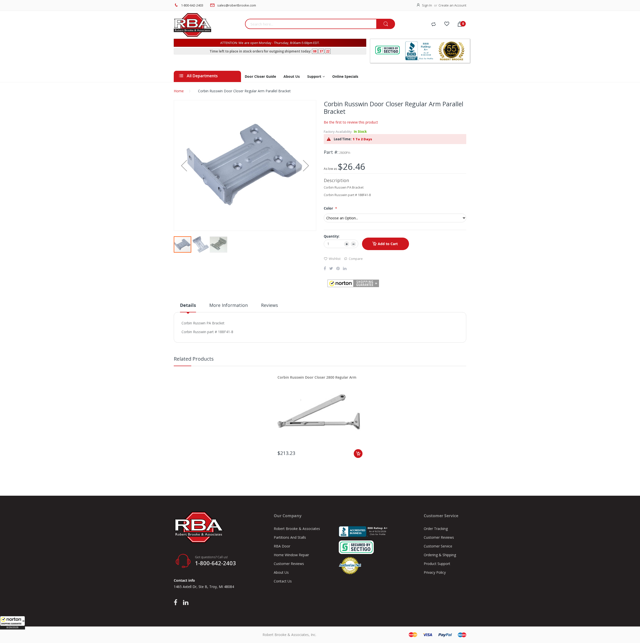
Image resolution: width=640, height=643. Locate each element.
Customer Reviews (289, 563)
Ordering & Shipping (440, 554)
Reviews (269, 305)
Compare (356, 258)
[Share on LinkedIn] (344, 269)
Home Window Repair (291, 554)
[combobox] (311, 24)
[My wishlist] (446, 25)
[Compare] (433, 25)
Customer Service (438, 546)
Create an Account (452, 5)
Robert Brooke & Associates (297, 528)
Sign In (427, 5)
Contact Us (283, 581)
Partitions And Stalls (290, 537)
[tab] (188, 307)
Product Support (437, 563)
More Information (228, 305)
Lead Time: (343, 139)
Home (179, 91)
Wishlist (334, 258)
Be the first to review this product (351, 122)
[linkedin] (185, 602)
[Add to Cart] (358, 453)
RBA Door (282, 546)
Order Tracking (436, 528)
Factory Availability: (338, 131)
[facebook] (177, 602)
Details (188, 305)
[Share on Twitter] (331, 269)
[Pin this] (338, 269)
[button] (12, 622)
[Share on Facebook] (325, 269)
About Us (281, 572)
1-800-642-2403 (192, 5)
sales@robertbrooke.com (236, 5)
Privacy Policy (435, 572)
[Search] (385, 24)
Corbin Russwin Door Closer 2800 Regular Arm (317, 377)
